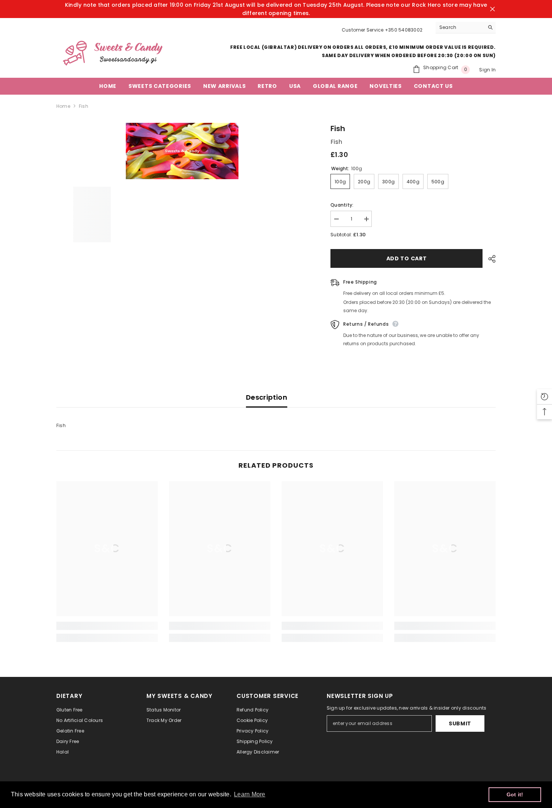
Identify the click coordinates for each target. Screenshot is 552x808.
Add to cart (406, 258)
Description (266, 397)
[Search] (466, 27)
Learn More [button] (249, 794)
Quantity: (341, 205)
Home (63, 106)
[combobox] (460, 27)
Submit (460, 723)
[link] (107, 626)
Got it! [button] (515, 794)
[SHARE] (489, 259)
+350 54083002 (403, 30)
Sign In (487, 69)
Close (492, 9)
